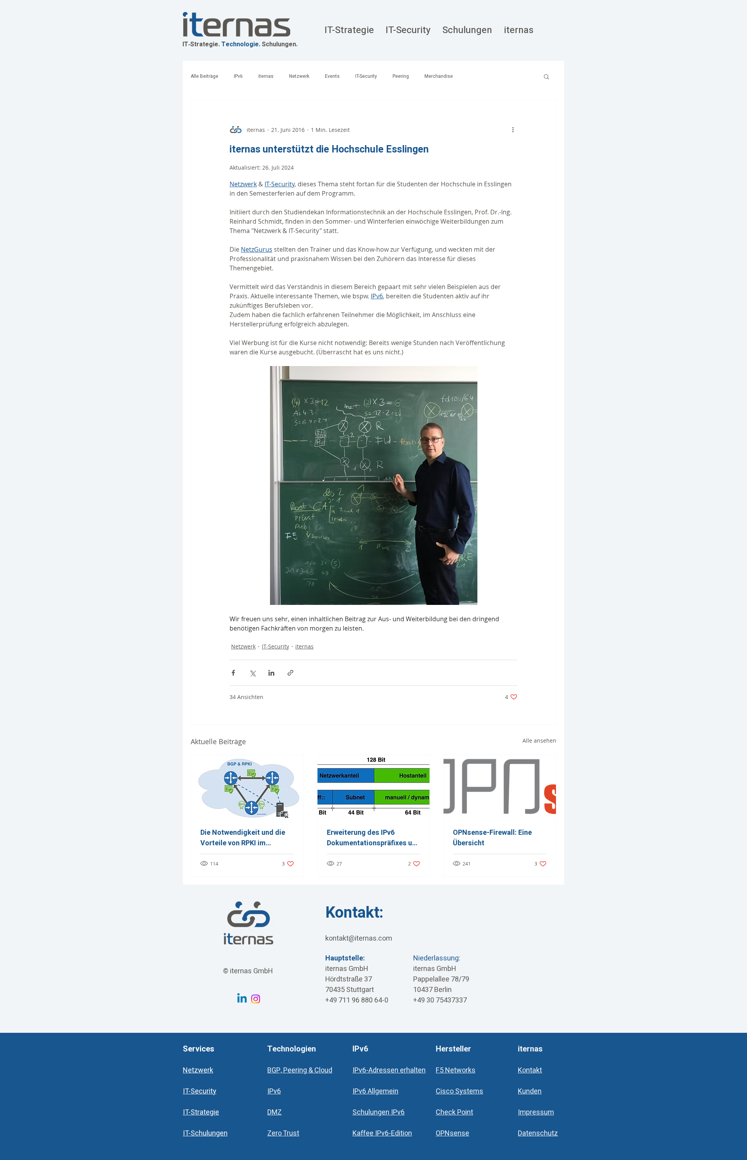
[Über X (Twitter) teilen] (252, 672)
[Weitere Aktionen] (512, 129)
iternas (266, 76)
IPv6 (238, 76)
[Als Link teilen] (290, 672)
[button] (546, 76)
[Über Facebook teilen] (233, 672)
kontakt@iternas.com (358, 938)
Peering (401, 76)
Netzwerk (299, 76)
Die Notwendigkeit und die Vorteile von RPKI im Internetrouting (242, 837)
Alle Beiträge (204, 76)
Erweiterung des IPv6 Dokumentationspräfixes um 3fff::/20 (372, 837)
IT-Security (366, 76)
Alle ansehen (539, 740)
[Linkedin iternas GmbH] (242, 999)
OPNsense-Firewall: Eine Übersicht (492, 837)
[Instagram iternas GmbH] (255, 999)
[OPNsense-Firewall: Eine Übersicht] (500, 786)
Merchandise (438, 76)
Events (332, 76)
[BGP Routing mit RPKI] (247, 786)
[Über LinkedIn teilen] (271, 672)
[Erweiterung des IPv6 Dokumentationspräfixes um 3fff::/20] (373, 786)
